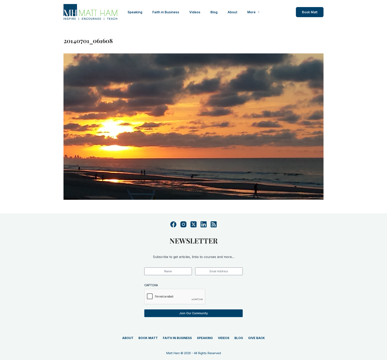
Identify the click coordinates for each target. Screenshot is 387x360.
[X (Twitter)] (193, 224)
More (251, 12)
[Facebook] (173, 224)
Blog (213, 12)
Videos (194, 12)
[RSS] (214, 224)
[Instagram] (183, 224)
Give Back (256, 338)
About (232, 12)
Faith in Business (165, 12)
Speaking (135, 12)
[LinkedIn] (204, 224)
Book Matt (309, 12)
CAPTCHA (151, 285)
